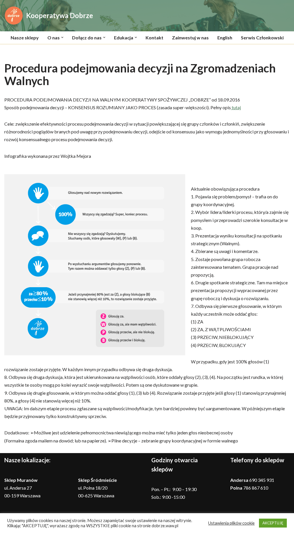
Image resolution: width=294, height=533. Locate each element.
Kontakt (154, 37)
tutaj (236, 107)
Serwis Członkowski (262, 37)
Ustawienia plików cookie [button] (231, 523)
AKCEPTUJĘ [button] (272, 523)
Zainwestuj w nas (190, 37)
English (224, 37)
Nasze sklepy (25, 37)
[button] (62, 37)
